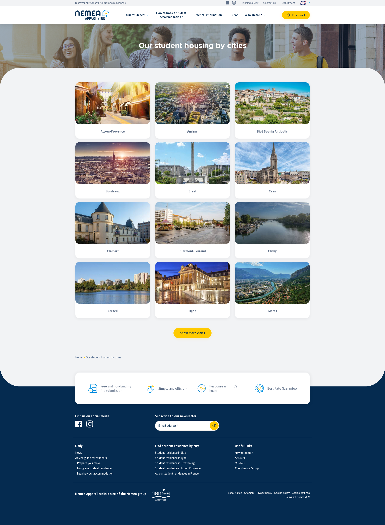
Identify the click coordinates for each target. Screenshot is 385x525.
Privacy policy (264, 492)
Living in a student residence (93, 468)
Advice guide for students (91, 458)
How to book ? (244, 452)
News (78, 452)
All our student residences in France (177, 473)
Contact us (269, 3)
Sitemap (249, 492)
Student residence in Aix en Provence (178, 468)
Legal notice (235, 492)
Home (79, 357)
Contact (240, 463)
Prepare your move (88, 463)
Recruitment (288, 3)
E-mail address (167, 425)
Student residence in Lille (170, 452)
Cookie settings (301, 492)
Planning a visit (249, 3)
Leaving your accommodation (94, 473)
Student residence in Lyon (170, 458)
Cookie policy (282, 492)
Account (240, 458)
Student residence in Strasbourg (175, 463)
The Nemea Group (247, 468)
